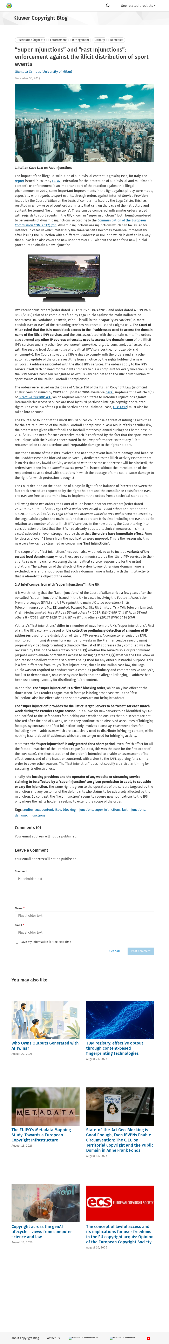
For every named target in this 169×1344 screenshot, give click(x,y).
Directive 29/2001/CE (35, 397)
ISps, (58, 810)
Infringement (80, 40)
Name (20, 908)
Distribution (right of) (31, 40)
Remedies (116, 40)
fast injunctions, (134, 810)
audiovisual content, (38, 810)
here (109, 392)
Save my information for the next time (46, 942)
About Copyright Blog (25, 1338)
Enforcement (58, 40)
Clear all (114, 951)
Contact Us (53, 1338)
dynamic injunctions (30, 815)
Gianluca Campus (28, 72)
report (19, 181)
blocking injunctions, (78, 810)
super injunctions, (108, 810)
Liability (99, 40)
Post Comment (140, 951)
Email (19, 925)
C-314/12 (120, 407)
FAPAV (56, 181)
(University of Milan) (57, 72)
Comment (21, 871)
